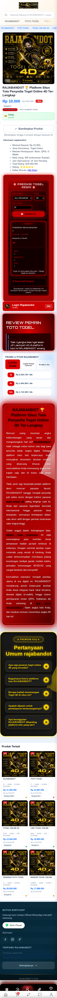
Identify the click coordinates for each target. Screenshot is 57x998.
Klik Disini (32, 170)
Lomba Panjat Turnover (28, 365)
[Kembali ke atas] (51, 976)
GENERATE (28, 214)
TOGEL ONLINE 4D (40, 28)
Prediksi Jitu (44, 365)
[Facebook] (5, 939)
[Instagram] (12, 939)
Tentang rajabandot (12, 953)
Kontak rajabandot (12, 958)
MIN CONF (17, 203)
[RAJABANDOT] (28, 5)
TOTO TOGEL (32, 21)
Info (48, 306)
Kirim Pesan (16, 925)
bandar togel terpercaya (22, 535)
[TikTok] (19, 939)
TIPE (36, 194)
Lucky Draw (12, 364)
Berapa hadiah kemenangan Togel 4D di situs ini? (23, 694)
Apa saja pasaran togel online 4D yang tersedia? (24, 666)
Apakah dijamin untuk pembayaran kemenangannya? (25, 707)
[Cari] (6, 15)
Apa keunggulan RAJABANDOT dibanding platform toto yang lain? (22, 722)
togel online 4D (15, 502)
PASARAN (17, 194)
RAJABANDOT (12, 21)
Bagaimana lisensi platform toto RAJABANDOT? (23, 680)
